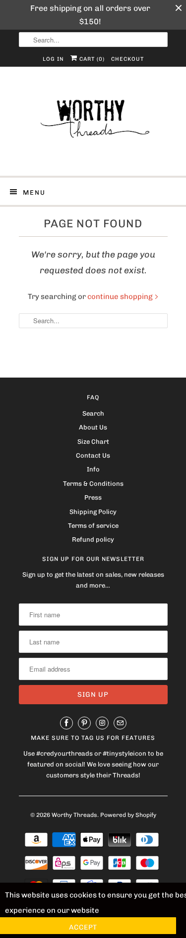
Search (93, 413)
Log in (53, 59)
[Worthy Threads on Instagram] (102, 723)
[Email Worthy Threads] (120, 723)
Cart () (91, 59)
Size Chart (93, 441)
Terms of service (93, 525)
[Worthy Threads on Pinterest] (84, 723)
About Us (93, 427)
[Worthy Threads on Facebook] (66, 723)
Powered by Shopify (128, 814)
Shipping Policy (93, 511)
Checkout (127, 59)
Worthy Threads (74, 814)
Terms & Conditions (93, 483)
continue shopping (120, 296)
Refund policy (93, 539)
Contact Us (93, 455)
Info (93, 469)
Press (93, 497)
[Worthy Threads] (93, 125)
